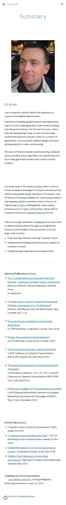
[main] (33, 16)
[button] (3, 4)
